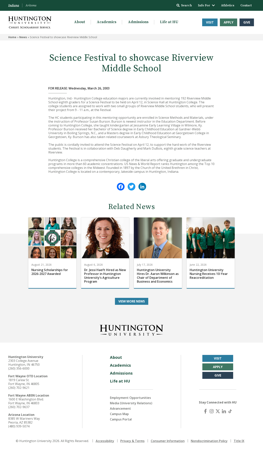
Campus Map (119, 414)
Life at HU (169, 22)
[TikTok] (230, 411)
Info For (204, 5)
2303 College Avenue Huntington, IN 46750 (24, 363)
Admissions (138, 22)
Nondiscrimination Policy (209, 441)
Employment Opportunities (130, 398)
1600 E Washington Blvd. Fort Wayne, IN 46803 (26, 401)
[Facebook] (121, 186)
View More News (131, 301)
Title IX (239, 441)
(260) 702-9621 (18, 388)
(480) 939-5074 (18, 426)
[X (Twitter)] (217, 411)
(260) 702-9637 (18, 407)
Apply (228, 22)
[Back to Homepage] (131, 329)
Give (246, 22)
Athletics (227, 5)
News (23, 37)
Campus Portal (121, 419)
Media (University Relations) (131, 403)
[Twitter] (131, 186)
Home (12, 37)
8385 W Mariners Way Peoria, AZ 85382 (24, 420)
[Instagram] (211, 411)
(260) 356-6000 (18, 368)
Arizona (30, 5)
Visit (210, 22)
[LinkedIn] (142, 186)
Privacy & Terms (132, 441)
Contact (246, 5)
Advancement (120, 408)
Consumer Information (168, 441)
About (79, 22)
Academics (106, 22)
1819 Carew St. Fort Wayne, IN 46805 (23, 382)
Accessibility (105, 441)
